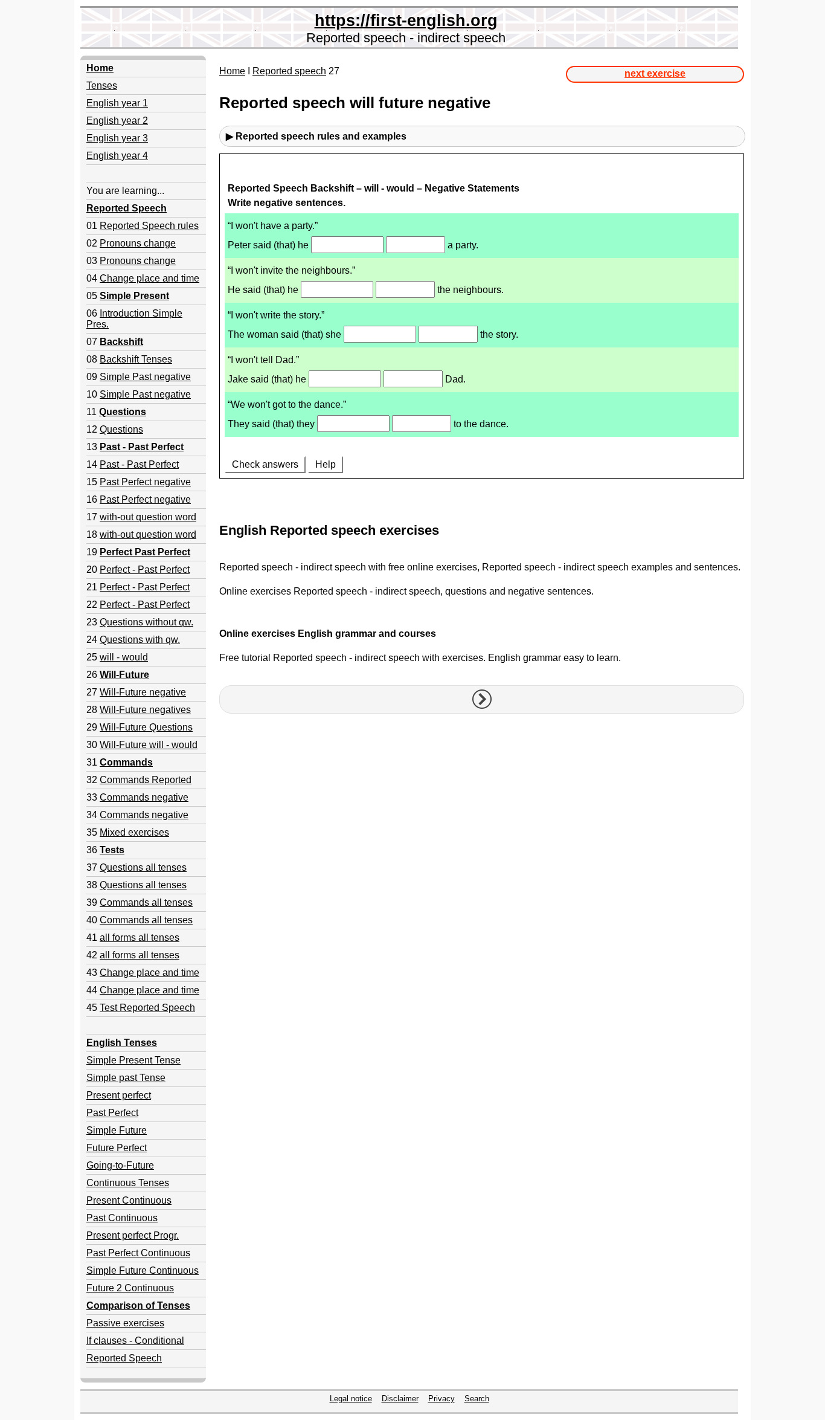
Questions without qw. (146, 622)
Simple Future (116, 1130)
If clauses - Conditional (135, 1340)
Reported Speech (124, 1358)
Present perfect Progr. (132, 1235)
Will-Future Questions (146, 727)
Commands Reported (145, 780)
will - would (124, 657)
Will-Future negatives (145, 710)
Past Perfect (112, 1113)
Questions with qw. (140, 639)
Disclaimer (400, 1398)
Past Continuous (122, 1218)
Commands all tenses (146, 902)
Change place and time (149, 278)
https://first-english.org (406, 20)
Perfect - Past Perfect (145, 569)
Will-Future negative (143, 692)
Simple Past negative (145, 377)
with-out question (136, 517)
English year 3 (117, 138)
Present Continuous (129, 1200)
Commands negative (144, 797)
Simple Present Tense (133, 1060)
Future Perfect (116, 1148)
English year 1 (117, 103)
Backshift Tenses (136, 359)
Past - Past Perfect (139, 464)
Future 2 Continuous (130, 1288)
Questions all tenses (143, 867)
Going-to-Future (120, 1165)
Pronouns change (138, 243)
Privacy (441, 1398)
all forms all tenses (139, 937)
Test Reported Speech (147, 1007)
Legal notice (351, 1398)
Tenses (101, 85)
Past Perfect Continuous (138, 1253)
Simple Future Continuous (142, 1270)
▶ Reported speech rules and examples (316, 136)
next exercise (654, 73)
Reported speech (289, 71)
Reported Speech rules (149, 226)
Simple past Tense (125, 1078)
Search (476, 1398)
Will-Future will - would (148, 745)
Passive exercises (125, 1323)
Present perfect (118, 1095)
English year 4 (117, 155)
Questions (121, 429)
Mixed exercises (134, 832)
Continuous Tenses (127, 1183)
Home (232, 71)
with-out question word (148, 534)
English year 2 (117, 120)
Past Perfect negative (145, 482)
